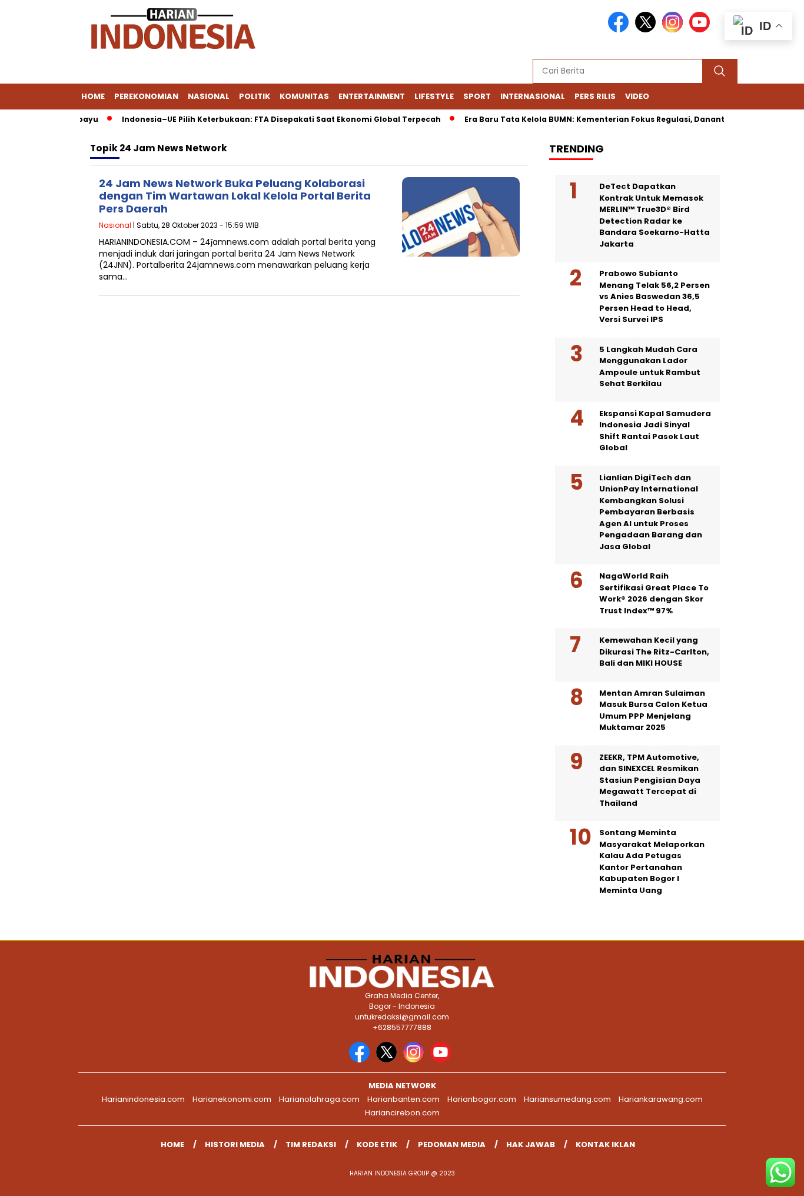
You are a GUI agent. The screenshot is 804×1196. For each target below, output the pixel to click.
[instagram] (674, 29)
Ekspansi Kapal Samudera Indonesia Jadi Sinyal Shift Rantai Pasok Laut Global (655, 431)
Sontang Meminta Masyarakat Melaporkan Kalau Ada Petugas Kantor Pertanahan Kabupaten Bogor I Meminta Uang (652, 861)
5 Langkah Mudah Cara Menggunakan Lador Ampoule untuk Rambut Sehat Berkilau (649, 367)
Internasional (532, 96)
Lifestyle (434, 96)
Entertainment (371, 96)
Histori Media (235, 1144)
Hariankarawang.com (661, 1099)
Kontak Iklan (605, 1144)
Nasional (209, 96)
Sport (477, 96)
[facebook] (620, 29)
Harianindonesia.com (143, 1099)
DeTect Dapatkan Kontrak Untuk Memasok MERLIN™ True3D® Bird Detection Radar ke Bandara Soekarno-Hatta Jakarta (654, 215)
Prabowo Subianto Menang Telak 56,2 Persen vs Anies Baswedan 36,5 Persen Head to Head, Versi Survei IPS (654, 296)
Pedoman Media (452, 1144)
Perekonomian (146, 96)
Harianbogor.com (481, 1099)
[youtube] (701, 29)
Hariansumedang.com (567, 1099)
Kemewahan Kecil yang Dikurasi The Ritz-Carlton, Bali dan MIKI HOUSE (654, 651)
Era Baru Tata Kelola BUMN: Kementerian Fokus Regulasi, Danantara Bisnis (600, 119)
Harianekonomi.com (231, 1099)
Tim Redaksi (310, 1144)
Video (637, 96)
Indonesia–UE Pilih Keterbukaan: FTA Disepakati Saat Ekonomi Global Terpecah (267, 119)
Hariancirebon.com (402, 1112)
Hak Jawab (530, 1144)
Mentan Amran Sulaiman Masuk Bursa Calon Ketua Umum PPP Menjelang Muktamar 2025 (653, 710)
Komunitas (304, 96)
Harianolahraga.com (319, 1099)
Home (93, 96)
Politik (254, 96)
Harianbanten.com (403, 1099)
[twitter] (647, 29)
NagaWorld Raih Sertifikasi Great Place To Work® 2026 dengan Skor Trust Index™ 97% (654, 593)
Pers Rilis (595, 96)
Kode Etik (377, 1144)
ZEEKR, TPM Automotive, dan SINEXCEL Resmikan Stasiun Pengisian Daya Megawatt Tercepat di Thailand (649, 780)
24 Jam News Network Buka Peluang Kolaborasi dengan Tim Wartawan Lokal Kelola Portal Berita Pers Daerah (235, 196)
